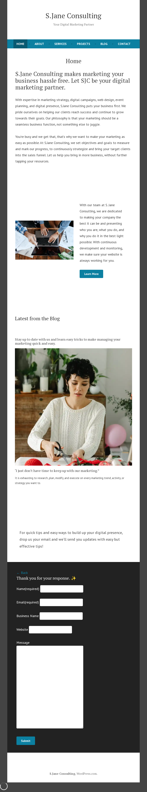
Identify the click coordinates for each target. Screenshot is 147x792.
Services (60, 44)
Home (20, 44)
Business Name (27, 616)
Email (27, 602)
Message (22, 642)
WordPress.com (87, 773)
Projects (83, 44)
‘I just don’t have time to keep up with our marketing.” (57, 470)
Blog (104, 44)
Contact (124, 44)
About (39, 44)
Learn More (91, 274)
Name (27, 589)
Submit (25, 741)
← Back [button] (22, 572)
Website (22, 629)
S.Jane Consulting (73, 15)
